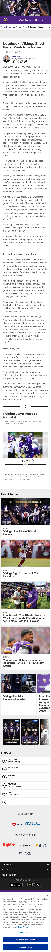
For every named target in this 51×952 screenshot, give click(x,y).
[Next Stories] (45, 731)
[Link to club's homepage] (5, 19)
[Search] (43, 20)
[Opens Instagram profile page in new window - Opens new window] (21, 61)
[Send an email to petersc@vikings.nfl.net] (25, 61)
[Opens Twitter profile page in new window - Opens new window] (17, 61)
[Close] (48, 895)
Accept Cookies (25, 947)
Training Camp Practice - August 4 (21, 415)
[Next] (33, 460)
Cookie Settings (25, 932)
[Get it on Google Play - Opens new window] (34, 886)
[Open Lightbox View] (25, 449)
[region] (25, 922)
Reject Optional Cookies (25, 940)
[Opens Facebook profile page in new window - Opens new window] (13, 61)
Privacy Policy (22, 927)
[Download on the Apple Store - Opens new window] (16, 885)
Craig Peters (16, 56)
